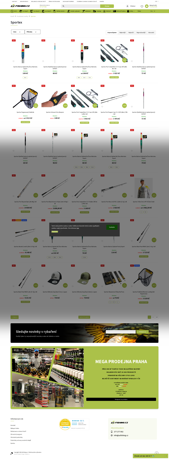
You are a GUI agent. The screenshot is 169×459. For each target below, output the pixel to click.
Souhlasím (112, 227)
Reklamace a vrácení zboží (38, 1)
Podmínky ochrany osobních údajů (87, 1)
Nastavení (54, 231)
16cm (76, 167)
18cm (79, 77)
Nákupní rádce (24, 1)
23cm (84, 77)
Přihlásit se (142, 331)
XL (145, 212)
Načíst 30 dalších (84, 317)
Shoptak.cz (27, 454)
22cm (90, 77)
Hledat (107, 6)
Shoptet (19, 454)
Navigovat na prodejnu (121, 399)
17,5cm (84, 257)
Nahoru (15, 317)
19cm (116, 167)
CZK (156, 1)
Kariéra (102, 1)
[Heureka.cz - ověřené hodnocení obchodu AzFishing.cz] (83, 425)
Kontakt (14, 1)
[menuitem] (15, 11)
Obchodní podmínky (68, 1)
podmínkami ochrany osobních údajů (129, 335)
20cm (87, 167)
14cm (25, 77)
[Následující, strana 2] (153, 317)
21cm (92, 167)
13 (156, 317)
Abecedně (151, 33)
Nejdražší (131, 33)
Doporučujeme (112, 33)
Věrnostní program (54, 1)
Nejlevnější (123, 33)
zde (78, 228)
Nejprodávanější (141, 33)
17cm (49, 257)
